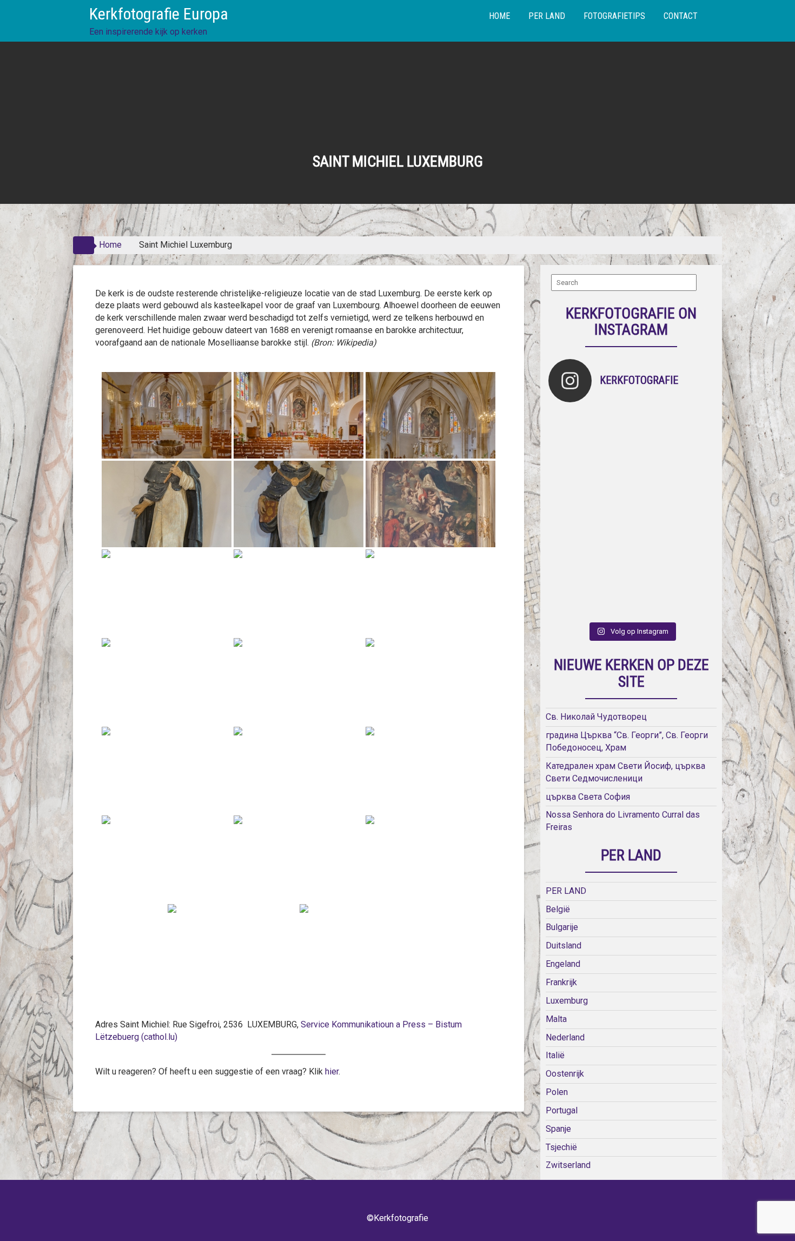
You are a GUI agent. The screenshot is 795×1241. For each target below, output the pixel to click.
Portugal (562, 1110)
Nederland (565, 1037)
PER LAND (546, 16)
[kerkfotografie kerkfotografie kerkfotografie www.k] (569, 431)
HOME (499, 16)
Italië (555, 1055)
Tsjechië (561, 1147)
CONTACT (681, 16)
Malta (556, 1019)
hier (331, 1071)
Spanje (558, 1129)
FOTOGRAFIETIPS (614, 16)
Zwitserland (568, 1165)
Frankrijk (561, 982)
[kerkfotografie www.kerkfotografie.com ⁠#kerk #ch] (569, 472)
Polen (557, 1092)
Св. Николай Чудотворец (596, 717)
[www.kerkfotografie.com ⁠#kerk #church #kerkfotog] (611, 555)
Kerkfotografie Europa (158, 13)
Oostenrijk (565, 1074)
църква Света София (588, 797)
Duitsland (563, 945)
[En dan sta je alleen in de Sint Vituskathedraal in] (652, 514)
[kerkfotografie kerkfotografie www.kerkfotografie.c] (693, 431)
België (558, 909)
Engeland (563, 964)
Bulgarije (562, 927)
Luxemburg (567, 1001)
